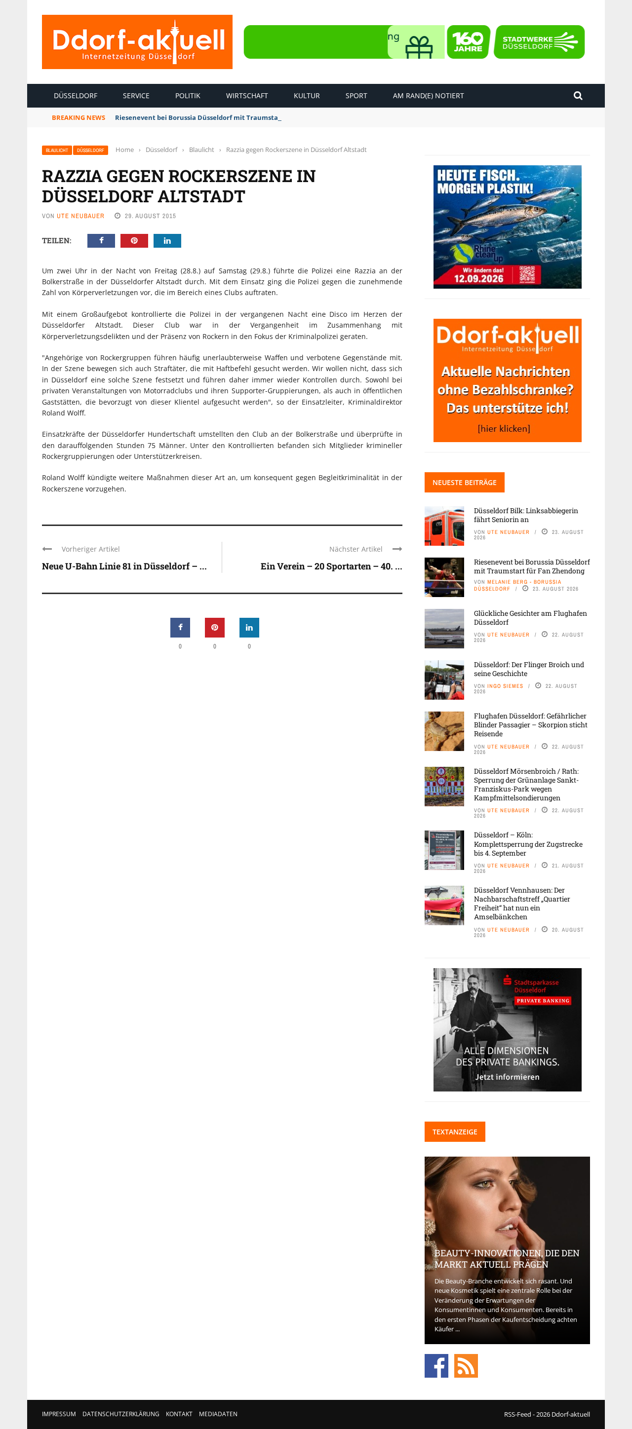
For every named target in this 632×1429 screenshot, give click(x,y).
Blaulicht (57, 150)
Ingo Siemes (505, 685)
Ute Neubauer (81, 216)
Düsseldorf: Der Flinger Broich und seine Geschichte (529, 669)
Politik (187, 95)
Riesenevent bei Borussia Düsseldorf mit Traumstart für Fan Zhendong (229, 117)
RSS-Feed (517, 1414)
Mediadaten (218, 1414)
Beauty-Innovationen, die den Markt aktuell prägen (507, 1258)
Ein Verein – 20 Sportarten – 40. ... (331, 566)
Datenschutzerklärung (120, 1414)
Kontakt (179, 1414)
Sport (356, 95)
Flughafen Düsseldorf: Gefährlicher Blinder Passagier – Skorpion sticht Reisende (531, 724)
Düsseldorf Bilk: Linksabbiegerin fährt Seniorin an (526, 515)
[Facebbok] (436, 1364)
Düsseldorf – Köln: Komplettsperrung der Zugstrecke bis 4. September (528, 843)
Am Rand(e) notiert (428, 95)
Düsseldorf (75, 95)
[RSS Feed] (466, 1364)
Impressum (59, 1414)
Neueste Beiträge (465, 482)
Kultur (307, 95)
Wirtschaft (247, 95)
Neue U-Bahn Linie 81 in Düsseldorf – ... (124, 566)
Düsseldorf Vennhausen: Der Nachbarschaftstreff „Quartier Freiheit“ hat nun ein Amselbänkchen (522, 903)
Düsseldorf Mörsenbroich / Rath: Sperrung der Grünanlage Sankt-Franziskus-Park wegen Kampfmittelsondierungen (526, 784)
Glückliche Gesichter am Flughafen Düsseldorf (530, 617)
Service (136, 95)
